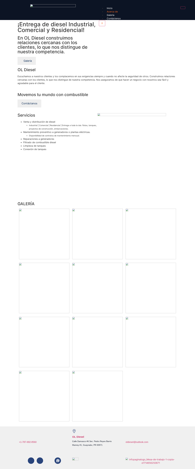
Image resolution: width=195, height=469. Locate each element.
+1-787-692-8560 (28, 442)
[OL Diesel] (74, 431)
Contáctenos (114, 18)
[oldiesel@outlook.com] (127, 436)
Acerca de (112, 11)
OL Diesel (78, 436)
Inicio (109, 8)
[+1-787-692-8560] (21, 436)
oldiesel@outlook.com (137, 442)
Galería (110, 15)
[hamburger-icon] (182, 7)
